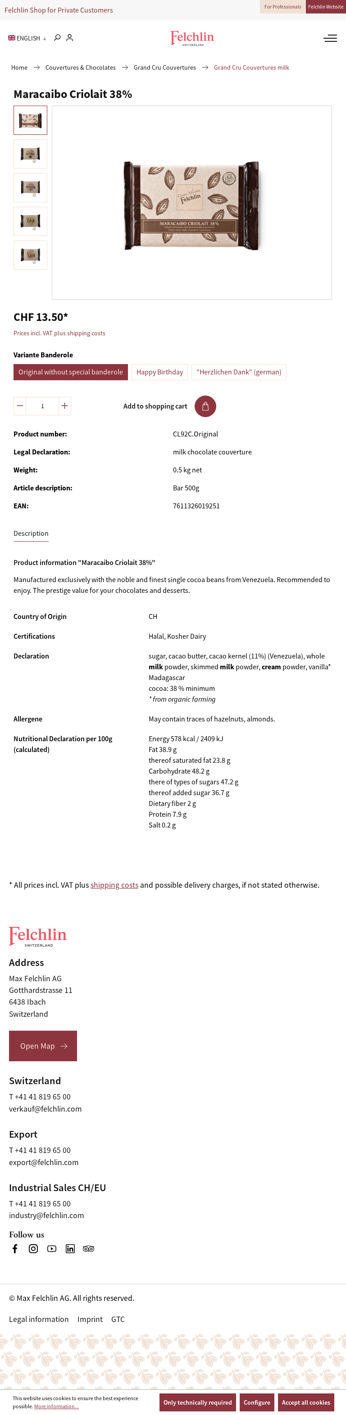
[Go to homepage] (192, 38)
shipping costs (114, 885)
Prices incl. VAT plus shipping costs (59, 333)
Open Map (37, 1046)
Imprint (90, 1319)
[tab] (31, 534)
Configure (257, 1402)
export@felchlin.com (44, 1162)
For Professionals (282, 7)
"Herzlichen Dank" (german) (239, 372)
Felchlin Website (326, 7)
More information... (56, 1406)
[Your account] (69, 38)
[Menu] (329, 38)
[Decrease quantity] (20, 406)
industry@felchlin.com (46, 1215)
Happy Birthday (160, 372)
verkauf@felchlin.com (45, 1109)
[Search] (57, 38)
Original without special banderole (70, 372)
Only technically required (198, 1402)
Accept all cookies (306, 1402)
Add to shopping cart (155, 406)
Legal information (39, 1319)
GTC (118, 1319)
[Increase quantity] (65, 406)
